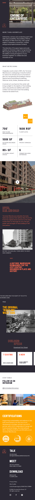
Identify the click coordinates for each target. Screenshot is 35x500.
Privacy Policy (13, 481)
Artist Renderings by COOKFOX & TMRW (20, 486)
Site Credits (13, 484)
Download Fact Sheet (21, 347)
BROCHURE (13, 475)
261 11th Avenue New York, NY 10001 (15, 465)
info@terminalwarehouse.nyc (20, 455)
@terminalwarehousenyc (11, 388)
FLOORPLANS (13, 476)
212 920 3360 (13, 454)
